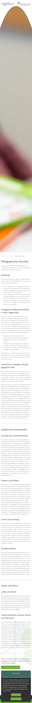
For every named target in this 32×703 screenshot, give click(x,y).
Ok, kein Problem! (16, 694)
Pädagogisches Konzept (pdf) (12, 667)
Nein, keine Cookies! (16, 698)
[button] (3, 129)
